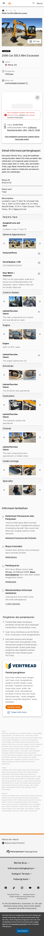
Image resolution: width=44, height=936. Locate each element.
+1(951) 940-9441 (12, 604)
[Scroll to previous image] (4, 243)
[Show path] (10, 11)
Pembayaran (10, 582)
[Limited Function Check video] (39, 312)
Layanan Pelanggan (15, 117)
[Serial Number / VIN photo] (39, 263)
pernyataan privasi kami (19, 924)
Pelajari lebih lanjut (19, 712)
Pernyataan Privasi (13, 895)
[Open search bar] (33, 3)
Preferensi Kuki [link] (22, 899)
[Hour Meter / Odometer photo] (39, 274)
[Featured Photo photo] (39, 253)
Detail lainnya (11, 557)
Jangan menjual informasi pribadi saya (22, 897)
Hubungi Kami (31, 851)
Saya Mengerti (23, 931)
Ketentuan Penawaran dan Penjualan (20, 538)
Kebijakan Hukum (29, 895)
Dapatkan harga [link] (14, 707)
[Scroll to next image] (40, 243)
